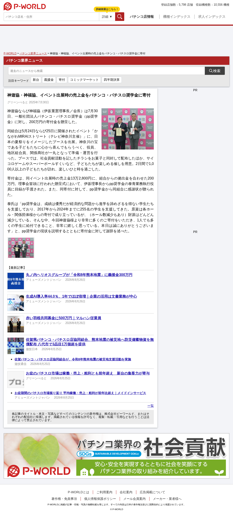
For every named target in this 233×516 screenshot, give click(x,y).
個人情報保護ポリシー (100, 499)
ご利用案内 (104, 492)
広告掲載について (152, 492)
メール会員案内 (134, 499)
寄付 (62, 79)
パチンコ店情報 (142, 16)
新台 (36, 79)
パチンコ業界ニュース (33, 53)
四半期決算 (112, 79)
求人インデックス (211, 16)
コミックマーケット (84, 79)
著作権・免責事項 (64, 499)
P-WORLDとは (78, 492)
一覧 (150, 405)
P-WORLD (25, 6)
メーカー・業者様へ (167, 499)
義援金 (49, 79)
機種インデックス (176, 16)
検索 (216, 71)
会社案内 (126, 492)
